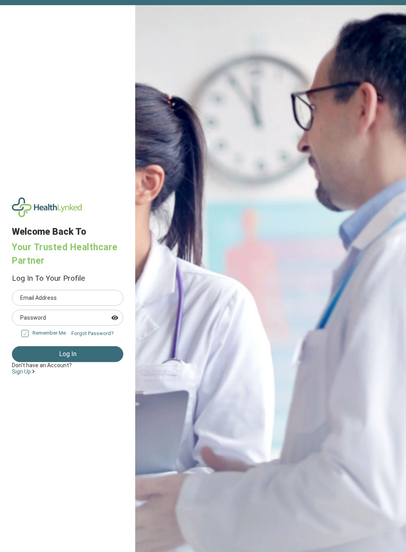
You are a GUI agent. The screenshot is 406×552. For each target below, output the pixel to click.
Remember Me (49, 333)
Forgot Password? (92, 333)
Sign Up (22, 371)
